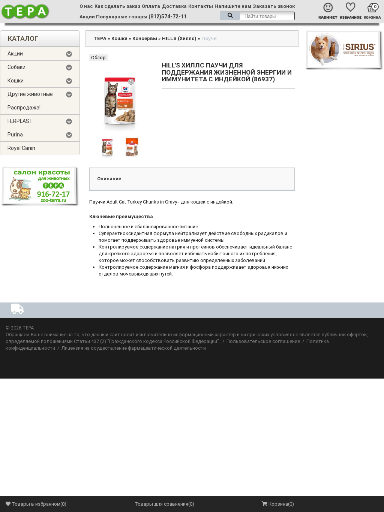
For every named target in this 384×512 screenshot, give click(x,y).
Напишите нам (232, 6)
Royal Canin (21, 148)
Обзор (98, 57)
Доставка (174, 6)
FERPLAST (20, 121)
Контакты (200, 6)
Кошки (16, 81)
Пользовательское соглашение (263, 341)
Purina (15, 135)
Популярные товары (121, 16)
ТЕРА (99, 38)
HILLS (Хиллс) (179, 38)
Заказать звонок (274, 6)
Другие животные (30, 94)
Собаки (17, 67)
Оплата (151, 6)
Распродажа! (24, 108)
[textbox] (257, 16)
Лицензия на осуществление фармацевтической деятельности (134, 348)
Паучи (209, 38)
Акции (87, 16)
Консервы (144, 38)
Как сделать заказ (117, 6)
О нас (86, 6)
